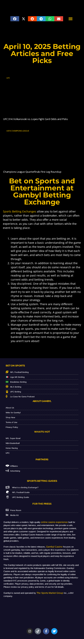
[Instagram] (30, 631)
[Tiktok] (38, 631)
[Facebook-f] (46, 631)
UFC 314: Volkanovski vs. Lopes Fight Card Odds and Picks (35, 119)
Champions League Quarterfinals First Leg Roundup (32, 171)
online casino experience (54, 522)
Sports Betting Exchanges (19, 211)
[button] (14, 18)
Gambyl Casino (54, 546)
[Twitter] (54, 631)
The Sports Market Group (50, 593)
